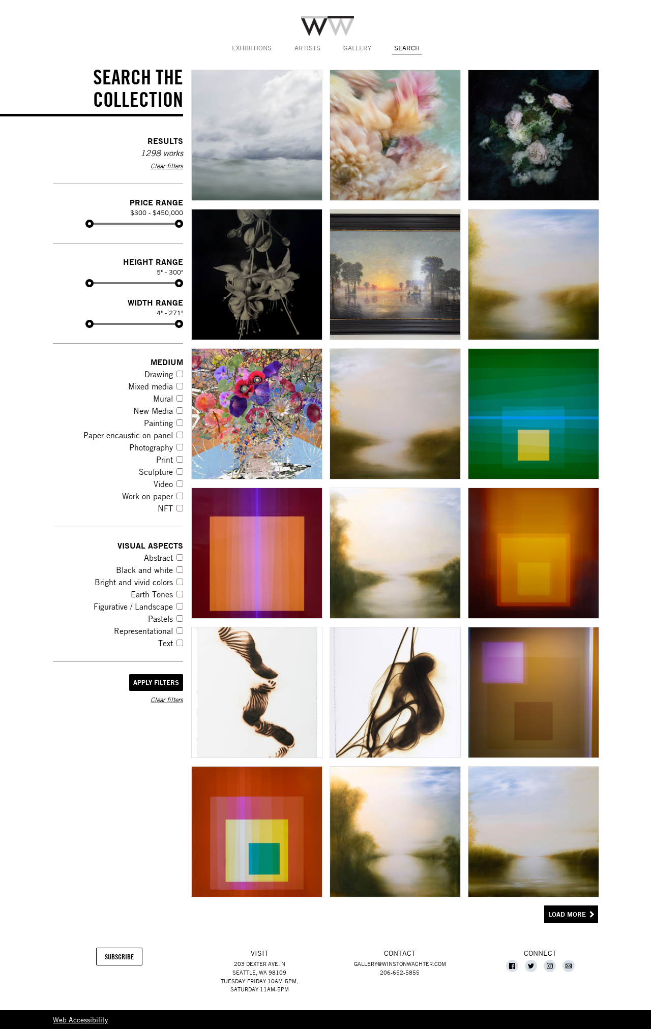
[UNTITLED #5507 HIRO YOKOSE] (395, 831)
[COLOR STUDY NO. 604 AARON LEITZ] (533, 553)
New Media (153, 411)
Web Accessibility (80, 1019)
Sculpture (156, 472)
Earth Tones (152, 594)
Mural (163, 399)
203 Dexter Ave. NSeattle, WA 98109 (259, 968)
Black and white (144, 570)
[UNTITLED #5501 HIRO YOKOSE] (533, 274)
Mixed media (150, 386)
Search (407, 48)
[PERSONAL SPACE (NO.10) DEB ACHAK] (533, 135)
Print (164, 460)
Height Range (153, 261)
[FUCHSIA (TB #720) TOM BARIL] (256, 274)
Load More (567, 914)
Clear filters (167, 166)
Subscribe (123, 958)
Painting (158, 423)
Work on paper (147, 496)
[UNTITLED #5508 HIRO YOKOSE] (533, 831)
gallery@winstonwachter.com (400, 963)
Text (165, 643)
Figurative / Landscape (133, 606)
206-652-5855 (400, 972)
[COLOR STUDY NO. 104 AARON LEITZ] (256, 553)
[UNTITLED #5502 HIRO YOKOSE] (395, 413)
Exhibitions (252, 48)
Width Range (155, 302)
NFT (165, 508)
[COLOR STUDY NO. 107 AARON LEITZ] (256, 831)
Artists (307, 48)
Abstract (158, 558)
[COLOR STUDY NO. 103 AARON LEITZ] (533, 413)
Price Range (156, 202)
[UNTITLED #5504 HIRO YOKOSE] (395, 553)
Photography (151, 447)
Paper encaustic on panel (128, 435)
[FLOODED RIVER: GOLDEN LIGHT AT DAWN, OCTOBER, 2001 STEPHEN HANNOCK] (395, 274)
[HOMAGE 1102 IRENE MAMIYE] (256, 413)
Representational (143, 631)
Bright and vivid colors (134, 582)
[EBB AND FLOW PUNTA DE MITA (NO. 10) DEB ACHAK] (256, 135)
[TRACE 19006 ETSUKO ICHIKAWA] (395, 692)
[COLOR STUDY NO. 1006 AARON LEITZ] (533, 692)
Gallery (357, 48)
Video (163, 484)
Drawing (158, 374)
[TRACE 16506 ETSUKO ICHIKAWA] (256, 692)
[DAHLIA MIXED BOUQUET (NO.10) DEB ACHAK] (395, 135)
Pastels (160, 619)
